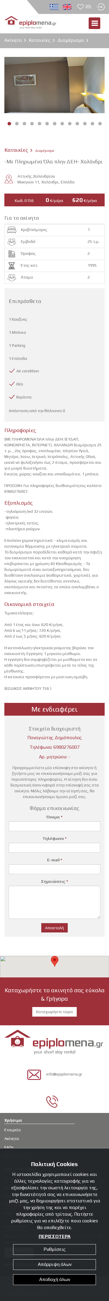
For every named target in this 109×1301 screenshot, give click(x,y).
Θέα (19, 384)
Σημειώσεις (54, 881)
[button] (55, 961)
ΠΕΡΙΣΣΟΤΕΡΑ (55, 1236)
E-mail (54, 860)
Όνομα (54, 817)
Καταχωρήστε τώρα (54, 1011)
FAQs (9, 1147)
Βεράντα (24, 397)
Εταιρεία (12, 1129)
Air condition (27, 371)
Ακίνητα (13, 40)
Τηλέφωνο (54, 838)
